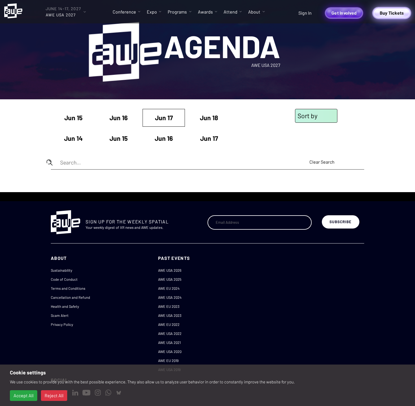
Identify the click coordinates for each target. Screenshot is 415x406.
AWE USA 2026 (170, 270)
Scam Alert (60, 315)
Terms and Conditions (68, 288)
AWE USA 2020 (170, 351)
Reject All (54, 395)
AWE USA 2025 (170, 279)
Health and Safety (65, 306)
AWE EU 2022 (169, 324)
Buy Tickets (392, 13)
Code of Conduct (64, 279)
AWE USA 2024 (170, 297)
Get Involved (344, 13)
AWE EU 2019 (168, 360)
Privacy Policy (62, 324)
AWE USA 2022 (170, 333)
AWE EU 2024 (169, 288)
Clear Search (322, 161)
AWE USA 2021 (169, 342)
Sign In (305, 13)
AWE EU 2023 (169, 306)
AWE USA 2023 (170, 315)
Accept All (24, 395)
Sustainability (61, 270)
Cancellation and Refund (70, 297)
